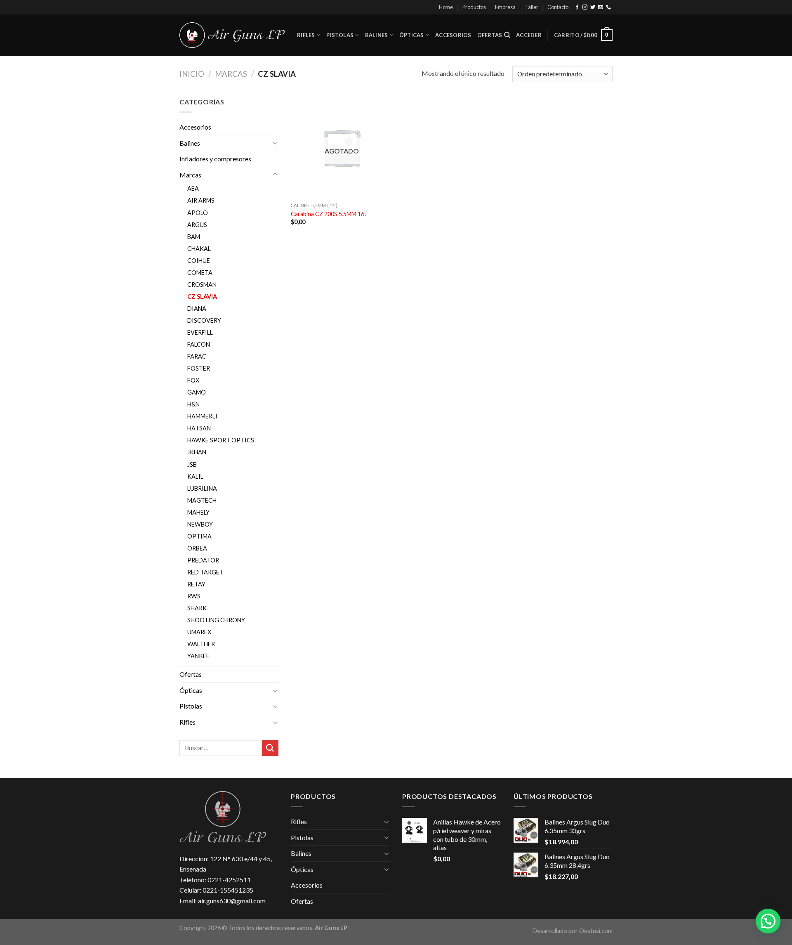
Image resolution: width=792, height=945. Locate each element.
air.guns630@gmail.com (232, 901)
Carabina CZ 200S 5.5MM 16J (329, 213)
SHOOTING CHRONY (216, 620)
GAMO (196, 392)
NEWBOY (200, 524)
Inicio (191, 73)
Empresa (505, 7)
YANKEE (198, 655)
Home (446, 7)
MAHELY (198, 512)
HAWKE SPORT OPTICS (220, 440)
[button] (768, 921)
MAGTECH (202, 500)
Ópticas (411, 35)
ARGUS (197, 224)
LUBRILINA (202, 488)
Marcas (231, 73)
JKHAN (196, 452)
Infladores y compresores (215, 159)
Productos (474, 7)
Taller (531, 7)
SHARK (197, 608)
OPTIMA (199, 536)
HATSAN (199, 428)
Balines (376, 35)
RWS (193, 596)
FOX (193, 380)
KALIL (195, 476)
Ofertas (489, 35)
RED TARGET (205, 572)
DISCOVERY (204, 320)
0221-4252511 (229, 880)
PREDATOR (203, 560)
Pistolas (340, 35)
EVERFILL (200, 332)
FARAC (196, 356)
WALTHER (201, 643)
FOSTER (198, 368)
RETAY (196, 584)
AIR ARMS (200, 200)
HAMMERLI (202, 416)
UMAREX (199, 632)
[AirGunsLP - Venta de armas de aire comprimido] (232, 35)
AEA (193, 188)
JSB (192, 464)
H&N (193, 404)
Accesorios (453, 35)
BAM (193, 236)
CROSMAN (202, 284)
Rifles (306, 35)
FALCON (198, 344)
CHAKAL (199, 248)
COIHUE (198, 260)
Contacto (557, 7)
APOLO (197, 212)
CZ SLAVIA (202, 296)
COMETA (199, 272)
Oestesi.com (596, 930)
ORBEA (197, 548)
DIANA (196, 308)
